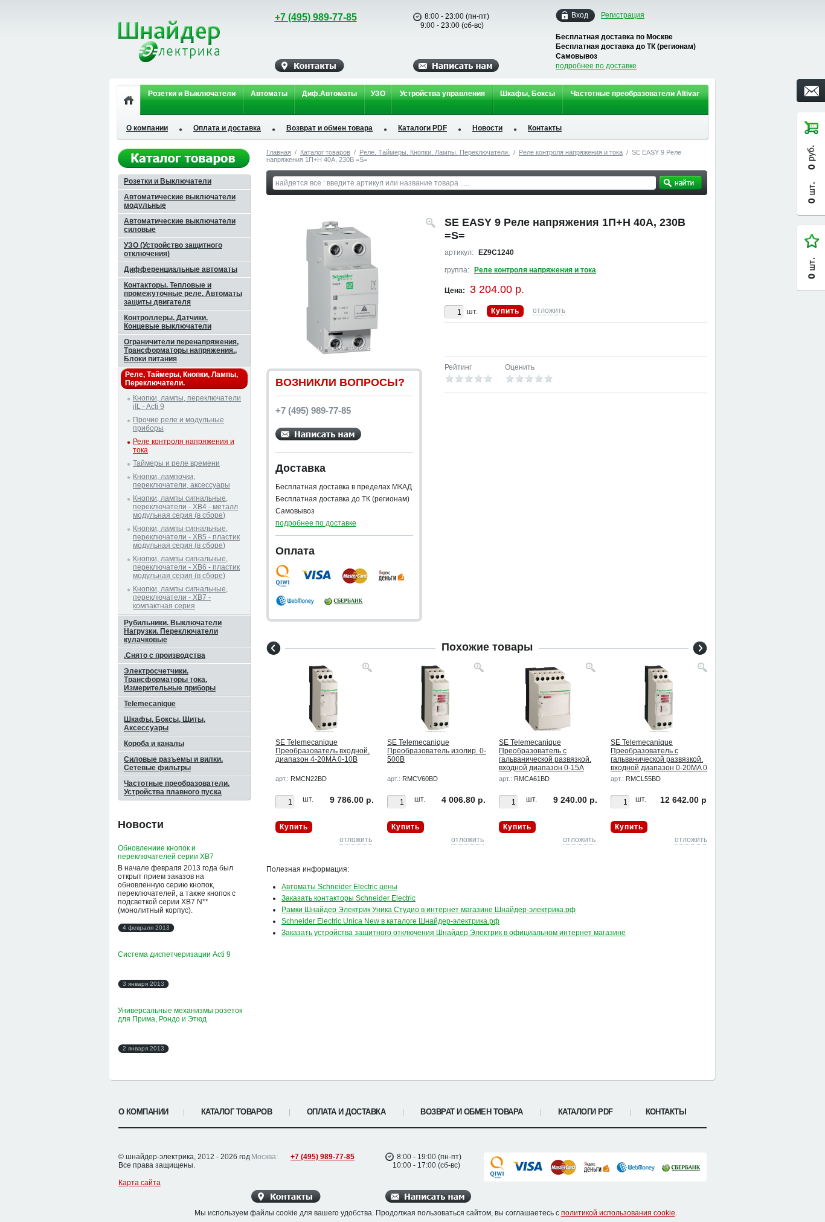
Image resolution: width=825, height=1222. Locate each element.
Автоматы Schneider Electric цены (339, 887)
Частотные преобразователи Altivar (635, 93)
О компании (147, 128)
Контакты (545, 128)
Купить (505, 311)
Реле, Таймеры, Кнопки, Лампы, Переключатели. (434, 152)
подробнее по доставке (596, 66)
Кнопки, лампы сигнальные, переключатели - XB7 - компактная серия (180, 597)
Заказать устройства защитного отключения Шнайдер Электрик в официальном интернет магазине (453, 932)
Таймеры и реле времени (176, 463)
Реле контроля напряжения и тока (571, 152)
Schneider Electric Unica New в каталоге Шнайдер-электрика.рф (390, 921)
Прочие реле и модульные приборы (178, 424)
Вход (579, 15)
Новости (487, 128)
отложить (549, 310)
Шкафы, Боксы (527, 93)
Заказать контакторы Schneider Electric (348, 898)
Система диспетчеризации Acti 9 (174, 954)
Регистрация (622, 15)
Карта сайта (139, 1183)
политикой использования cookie (618, 1213)
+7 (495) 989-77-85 (316, 17)
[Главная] (128, 100)
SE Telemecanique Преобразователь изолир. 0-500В (436, 751)
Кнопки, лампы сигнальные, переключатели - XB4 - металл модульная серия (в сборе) (185, 506)
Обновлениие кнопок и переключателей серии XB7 (166, 852)
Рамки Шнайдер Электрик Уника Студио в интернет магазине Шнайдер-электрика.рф (428, 909)
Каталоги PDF (422, 128)
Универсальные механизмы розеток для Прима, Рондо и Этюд (180, 1014)
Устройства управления (442, 93)
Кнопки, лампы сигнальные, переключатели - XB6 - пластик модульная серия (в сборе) (186, 567)
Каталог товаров (325, 152)
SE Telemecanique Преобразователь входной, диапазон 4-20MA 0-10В (322, 751)
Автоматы (269, 93)
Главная (278, 152)
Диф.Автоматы (329, 93)
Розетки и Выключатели (192, 93)
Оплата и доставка (227, 128)
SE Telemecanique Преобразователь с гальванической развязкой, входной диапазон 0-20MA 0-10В (660, 759)
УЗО (378, 93)
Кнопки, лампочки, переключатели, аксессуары (181, 480)
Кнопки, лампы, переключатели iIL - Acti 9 (187, 402)
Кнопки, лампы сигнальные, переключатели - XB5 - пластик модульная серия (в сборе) (186, 537)
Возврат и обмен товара (329, 128)
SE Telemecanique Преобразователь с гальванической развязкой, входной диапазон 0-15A (545, 755)
